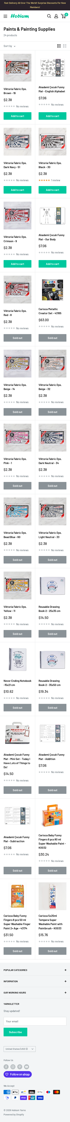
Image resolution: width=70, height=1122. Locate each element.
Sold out (17, 337)
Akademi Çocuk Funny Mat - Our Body (51, 237)
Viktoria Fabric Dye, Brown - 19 (15, 91)
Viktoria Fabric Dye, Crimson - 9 (15, 239)
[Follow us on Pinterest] (19, 1066)
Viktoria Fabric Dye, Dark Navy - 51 (15, 165)
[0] (63, 16)
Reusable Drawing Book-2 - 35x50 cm (49, 682)
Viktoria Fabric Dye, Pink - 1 (15, 461)
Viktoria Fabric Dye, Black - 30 (50, 165)
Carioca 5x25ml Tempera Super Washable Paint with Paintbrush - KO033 (50, 922)
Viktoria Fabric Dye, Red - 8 (15, 313)
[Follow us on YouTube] (26, 1066)
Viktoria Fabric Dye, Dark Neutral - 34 (50, 461)
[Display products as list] (64, 45)
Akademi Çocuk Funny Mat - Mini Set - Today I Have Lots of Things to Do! (17, 761)
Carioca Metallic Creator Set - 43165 (50, 311)
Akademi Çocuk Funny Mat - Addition (51, 756)
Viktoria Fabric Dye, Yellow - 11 (15, 608)
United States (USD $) (17, 1048)
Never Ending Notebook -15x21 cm (17, 682)
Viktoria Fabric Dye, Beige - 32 (50, 387)
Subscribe (15, 1032)
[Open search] (49, 16)
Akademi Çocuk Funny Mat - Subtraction (16, 839)
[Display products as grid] (58, 45)
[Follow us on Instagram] (12, 1066)
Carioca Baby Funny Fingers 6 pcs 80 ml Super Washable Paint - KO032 (52, 841)
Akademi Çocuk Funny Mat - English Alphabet (52, 89)
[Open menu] (5, 16)
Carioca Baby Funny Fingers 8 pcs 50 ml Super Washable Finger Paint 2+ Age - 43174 (17, 922)
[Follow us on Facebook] (6, 1066)
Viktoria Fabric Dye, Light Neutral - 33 (50, 534)
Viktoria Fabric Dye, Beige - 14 (15, 387)
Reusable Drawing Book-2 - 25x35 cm (49, 608)
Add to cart (17, 116)
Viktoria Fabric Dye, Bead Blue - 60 (15, 534)
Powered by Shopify (14, 1114)
